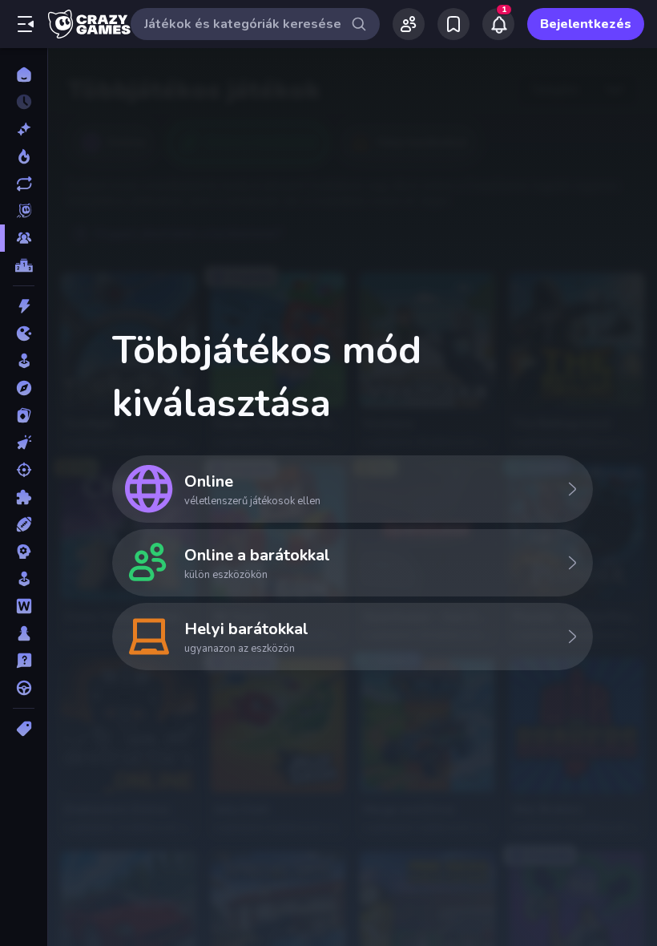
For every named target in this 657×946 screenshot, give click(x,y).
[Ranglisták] (23, 265)
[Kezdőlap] (23, 74)
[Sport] (23, 524)
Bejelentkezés (585, 24)
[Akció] (23, 306)
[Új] (23, 129)
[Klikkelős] (23, 442)
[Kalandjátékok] (23, 388)
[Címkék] (23, 728)
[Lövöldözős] (23, 469)
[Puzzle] (23, 497)
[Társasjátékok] (23, 633)
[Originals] (23, 210)
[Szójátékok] (23, 606)
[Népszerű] (23, 156)
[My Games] (453, 24)
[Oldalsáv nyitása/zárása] (25, 24)
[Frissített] (23, 183)
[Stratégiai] (23, 551)
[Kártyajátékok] (23, 415)
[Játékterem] (23, 360)
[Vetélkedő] (23, 660)
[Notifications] (498, 24)
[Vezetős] (23, 687)
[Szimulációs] (23, 578)
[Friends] (409, 24)
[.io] (23, 333)
